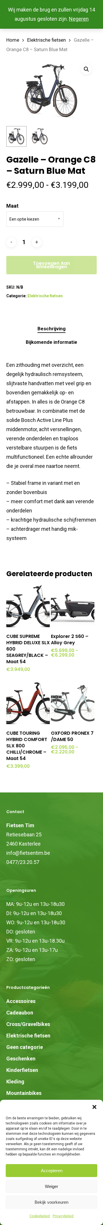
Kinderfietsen (22, 1070)
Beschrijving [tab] (51, 328)
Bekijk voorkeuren (51, 1202)
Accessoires (20, 1001)
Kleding (15, 1082)
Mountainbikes (23, 1093)
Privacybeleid (63, 1216)
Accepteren (51, 1170)
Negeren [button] (79, 19)
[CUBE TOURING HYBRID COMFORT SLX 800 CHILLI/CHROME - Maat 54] (28, 703)
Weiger (51, 1186)
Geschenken (20, 1059)
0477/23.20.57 (22, 862)
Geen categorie (24, 1047)
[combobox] (35, 219)
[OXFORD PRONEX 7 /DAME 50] (72, 703)
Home (12, 40)
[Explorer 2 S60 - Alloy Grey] (72, 606)
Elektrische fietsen (46, 40)
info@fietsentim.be (28, 853)
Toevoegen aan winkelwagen (51, 265)
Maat (12, 206)
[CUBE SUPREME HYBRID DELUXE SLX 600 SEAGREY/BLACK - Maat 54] (28, 606)
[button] (94, 1107)
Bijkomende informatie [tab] (51, 342)
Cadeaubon (19, 1013)
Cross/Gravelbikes (28, 1024)
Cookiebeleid (39, 1216)
